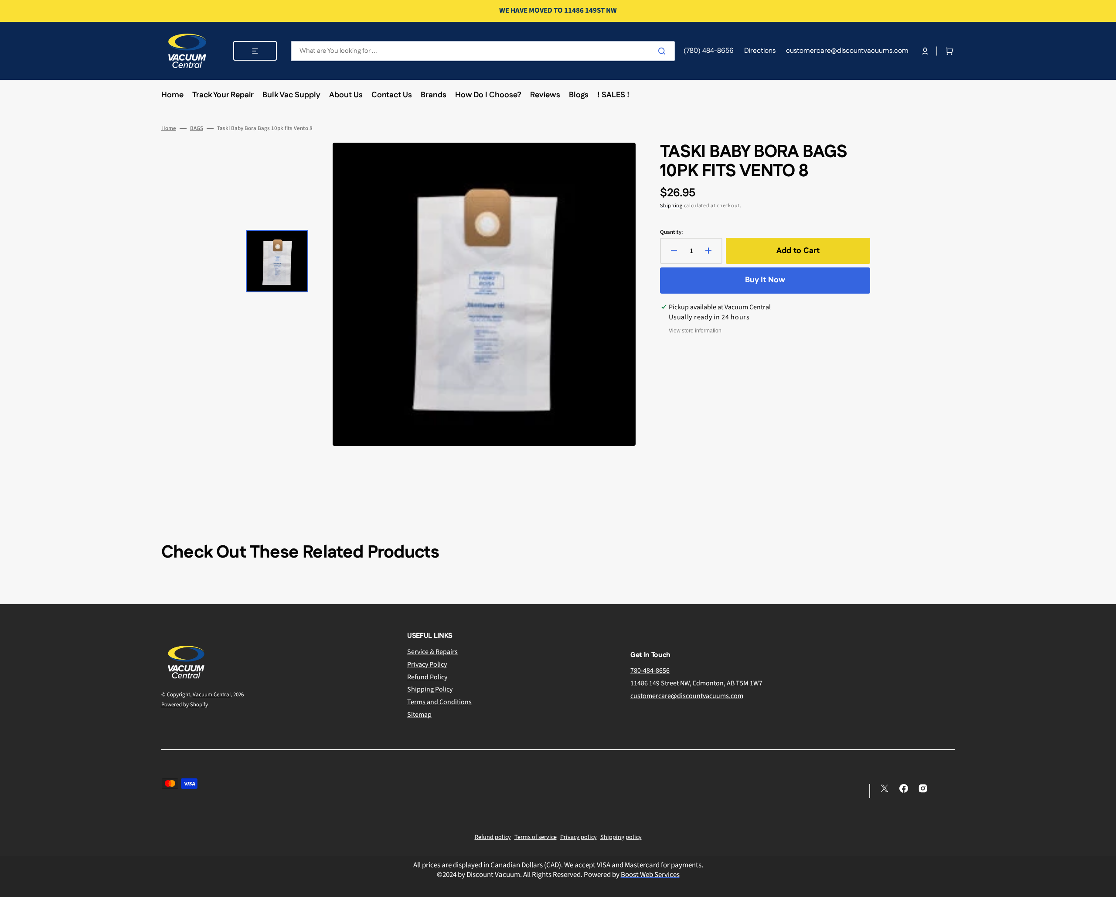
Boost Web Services (650, 875)
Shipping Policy (430, 689)
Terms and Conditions (439, 702)
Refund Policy (427, 677)
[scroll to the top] (1105, 886)
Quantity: (671, 232)
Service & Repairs (432, 652)
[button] (925, 51)
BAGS (196, 128)
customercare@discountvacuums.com (686, 696)
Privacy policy (578, 837)
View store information (695, 331)
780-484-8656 (650, 670)
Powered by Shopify (184, 705)
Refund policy (493, 837)
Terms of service (535, 837)
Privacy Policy (427, 664)
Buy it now (765, 280)
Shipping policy (621, 837)
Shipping (671, 205)
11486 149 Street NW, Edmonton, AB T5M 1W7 (696, 683)
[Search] (663, 51)
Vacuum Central (212, 694)
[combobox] (483, 51)
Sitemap (419, 714)
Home (168, 128)
